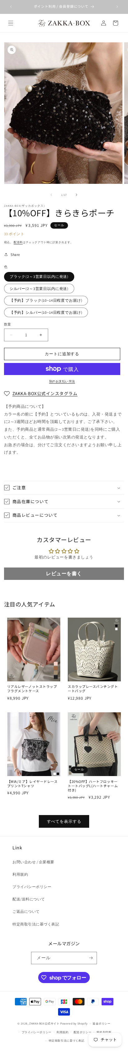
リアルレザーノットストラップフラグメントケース (32, 688)
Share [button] (15, 254)
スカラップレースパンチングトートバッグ (93, 688)
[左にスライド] (51, 195)
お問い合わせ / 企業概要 (33, 862)
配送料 (18, 242)
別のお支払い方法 (62, 381)
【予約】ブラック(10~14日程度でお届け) (46, 300)
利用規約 (20, 874)
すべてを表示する (64, 821)
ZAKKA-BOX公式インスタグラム (45, 393)
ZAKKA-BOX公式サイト (44, 1023)
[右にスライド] (77, 195)
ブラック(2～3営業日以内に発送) (39, 276)
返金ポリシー (102, 1023)
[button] (10, 23)
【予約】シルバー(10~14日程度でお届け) (46, 312)
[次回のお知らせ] (117, 7)
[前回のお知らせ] (11, 7)
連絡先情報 (103, 1032)
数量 (7, 324)
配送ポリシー (83, 1032)
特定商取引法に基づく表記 (35, 924)
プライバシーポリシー (31, 886)
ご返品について (26, 911)
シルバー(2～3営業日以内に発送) (39, 288)
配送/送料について (28, 899)
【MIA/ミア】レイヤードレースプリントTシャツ (32, 783)
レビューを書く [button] (64, 573)
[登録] (91, 958)
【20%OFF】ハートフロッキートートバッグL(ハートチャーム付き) (93, 785)
